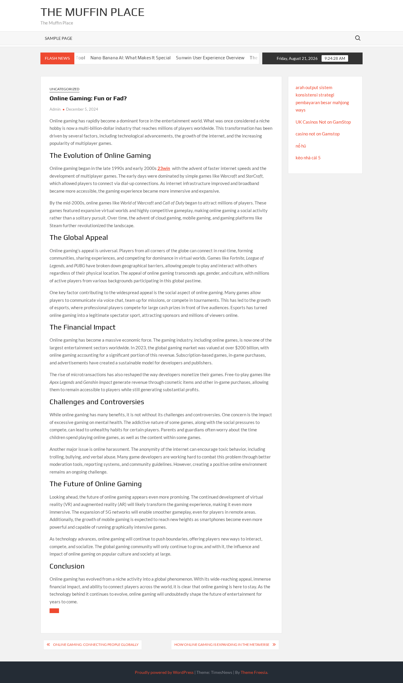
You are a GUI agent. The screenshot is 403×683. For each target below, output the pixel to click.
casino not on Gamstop (318, 133)
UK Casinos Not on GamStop (323, 122)
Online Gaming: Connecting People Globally (96, 644)
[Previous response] (54, 610)
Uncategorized (64, 89)
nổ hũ (301, 145)
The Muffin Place (92, 12)
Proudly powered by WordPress (164, 672)
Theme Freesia (254, 672)
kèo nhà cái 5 (308, 157)
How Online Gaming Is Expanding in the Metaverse (221, 644)
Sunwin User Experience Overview (200, 57)
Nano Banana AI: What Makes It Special (120, 57)
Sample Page (58, 38)
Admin (55, 109)
